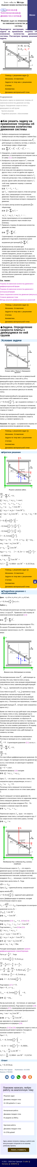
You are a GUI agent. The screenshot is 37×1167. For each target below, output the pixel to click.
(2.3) (27, 921)
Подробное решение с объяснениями (14, 113)
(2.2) (23, 927)
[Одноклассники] (30, 1077)
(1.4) (25, 615)
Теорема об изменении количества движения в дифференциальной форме (16, 285)
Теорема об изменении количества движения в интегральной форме (16, 290)
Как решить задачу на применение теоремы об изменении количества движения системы (16, 101)
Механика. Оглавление (14, 79)
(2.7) (11, 985)
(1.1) (10, 158)
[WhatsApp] (18, 1077)
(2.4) (11, 921)
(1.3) (15, 770)
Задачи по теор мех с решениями (18, 82)
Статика (8, 86)
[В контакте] (7, 1077)
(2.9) (34, 1006)
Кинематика (9, 89)
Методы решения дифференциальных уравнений (17, 300)
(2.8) (20, 1023)
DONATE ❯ (15, 1164)
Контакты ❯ (6, 1164)
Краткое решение (7, 111)
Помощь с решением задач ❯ (17, 75)
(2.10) (9, 1027)
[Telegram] (13, 1077)
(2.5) (22, 921)
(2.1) (27, 742)
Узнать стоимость (18, 1150)
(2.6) (18, 927)
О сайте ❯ (26, 1161)
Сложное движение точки (9, 297)
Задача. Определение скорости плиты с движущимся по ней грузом (14, 107)
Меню (32, 15)
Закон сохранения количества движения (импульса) (18, 294)
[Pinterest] (24, 1077)
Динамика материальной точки (17, 92)
